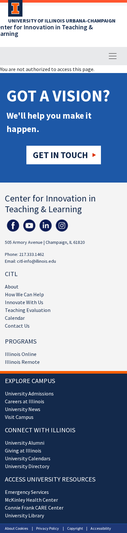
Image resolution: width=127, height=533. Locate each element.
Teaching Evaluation (27, 310)
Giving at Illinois (23, 450)
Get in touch (60, 154)
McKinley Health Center (31, 499)
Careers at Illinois (24, 401)
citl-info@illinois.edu (36, 261)
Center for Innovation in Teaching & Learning (50, 203)
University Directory (27, 466)
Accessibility (101, 528)
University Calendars (27, 458)
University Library (24, 515)
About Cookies (16, 528)
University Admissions (29, 393)
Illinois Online (20, 354)
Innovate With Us (24, 302)
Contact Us (17, 325)
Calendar (15, 318)
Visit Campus (19, 417)
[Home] (13, 10)
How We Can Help (24, 294)
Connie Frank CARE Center (34, 507)
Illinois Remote (22, 362)
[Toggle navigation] (113, 56)
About (12, 286)
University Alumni (24, 442)
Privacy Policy (47, 528)
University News (22, 409)
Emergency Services (27, 492)
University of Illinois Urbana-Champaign (62, 20)
